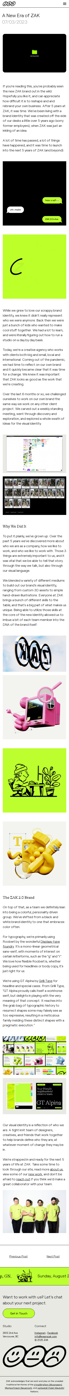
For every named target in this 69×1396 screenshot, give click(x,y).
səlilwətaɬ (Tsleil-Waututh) (51, 1388)
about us (56, 1169)
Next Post (53, 1256)
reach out (23, 1179)
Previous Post (18, 1256)
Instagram (40, 1332)
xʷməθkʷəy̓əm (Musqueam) (48, 1384)
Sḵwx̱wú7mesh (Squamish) (18, 1388)
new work (35, 1174)
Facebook (52, 1332)
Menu (62, 3)
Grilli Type (45, 981)
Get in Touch (18, 1313)
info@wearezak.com (46, 1336)
